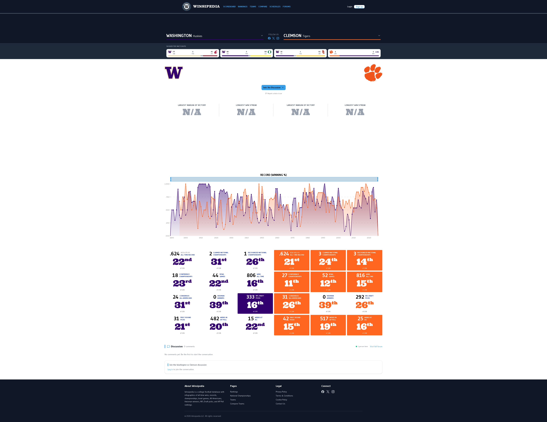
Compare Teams (237, 403)
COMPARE (262, 6)
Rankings (234, 391)
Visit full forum (376, 346)
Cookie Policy (281, 399)
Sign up (359, 6)
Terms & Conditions (284, 395)
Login (349, 6)
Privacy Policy (281, 391)
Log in (170, 369)
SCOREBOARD (229, 6)
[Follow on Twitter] (273, 38)
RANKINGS (242, 6)
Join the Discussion (271, 87)
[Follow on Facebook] (269, 38)
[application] (273, 209)
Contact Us (280, 403)
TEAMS (253, 6)
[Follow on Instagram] (277, 38)
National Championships (240, 395)
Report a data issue (275, 93)
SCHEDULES (275, 6)
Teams (233, 399)
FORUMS (287, 6)
